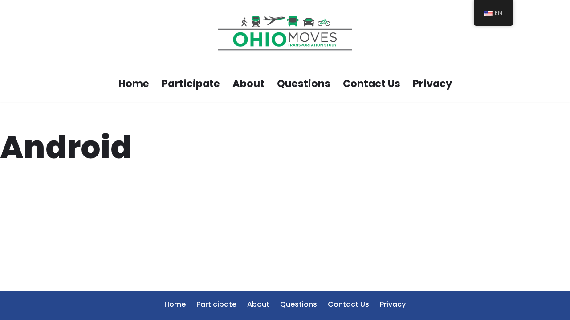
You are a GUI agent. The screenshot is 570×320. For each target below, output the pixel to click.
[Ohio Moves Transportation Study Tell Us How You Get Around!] (285, 33)
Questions (303, 83)
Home (133, 83)
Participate (191, 83)
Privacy (432, 83)
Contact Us (371, 83)
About (248, 83)
